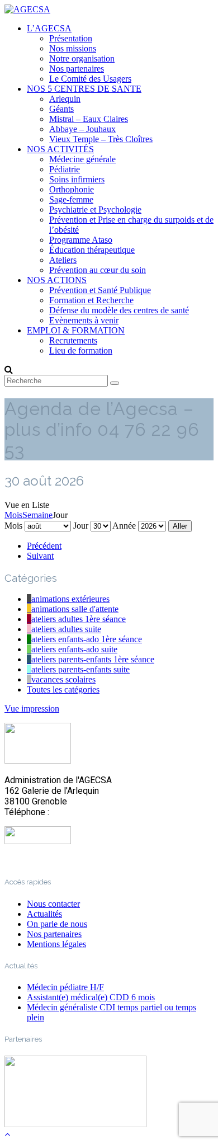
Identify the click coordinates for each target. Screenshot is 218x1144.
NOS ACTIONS (57, 280)
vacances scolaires (63, 679)
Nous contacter (53, 903)
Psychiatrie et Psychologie (95, 209)
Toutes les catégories (63, 689)
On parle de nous (57, 924)
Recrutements (73, 340)
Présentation (70, 38)
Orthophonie (71, 189)
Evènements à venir (84, 320)
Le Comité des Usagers (90, 78)
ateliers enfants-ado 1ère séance (86, 639)
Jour (80, 525)
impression (31, 708)
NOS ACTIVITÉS (60, 149)
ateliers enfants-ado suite (74, 649)
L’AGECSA (49, 28)
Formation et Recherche (91, 300)
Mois (13, 515)
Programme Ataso (80, 239)
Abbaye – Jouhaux (82, 129)
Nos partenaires (76, 68)
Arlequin (64, 98)
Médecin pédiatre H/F (65, 987)
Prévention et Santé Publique (100, 290)
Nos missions (72, 48)
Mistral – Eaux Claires (88, 119)
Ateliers (63, 260)
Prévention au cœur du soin (97, 270)
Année (124, 525)
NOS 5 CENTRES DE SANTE (84, 88)
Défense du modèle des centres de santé (119, 310)
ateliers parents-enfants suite (80, 669)
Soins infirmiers (77, 179)
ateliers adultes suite (66, 629)
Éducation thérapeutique (92, 250)
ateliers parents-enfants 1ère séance (92, 659)
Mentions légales (56, 944)
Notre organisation (82, 58)
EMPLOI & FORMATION (76, 330)
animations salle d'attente (75, 609)
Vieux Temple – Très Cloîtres (101, 139)
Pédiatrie (64, 169)
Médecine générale (82, 159)
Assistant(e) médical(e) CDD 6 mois (91, 997)
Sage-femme (71, 199)
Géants (61, 109)
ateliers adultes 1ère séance (78, 619)
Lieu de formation (80, 350)
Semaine (37, 515)
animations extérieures (70, 599)
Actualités (44, 914)
